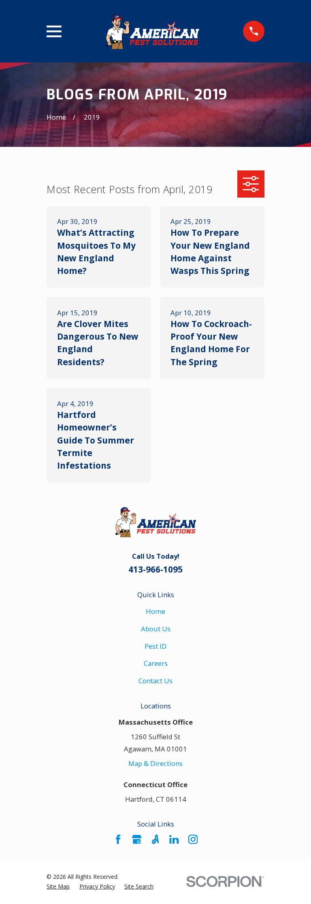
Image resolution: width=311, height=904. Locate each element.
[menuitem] (58, 886)
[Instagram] (193, 839)
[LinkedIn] (174, 839)
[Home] (152, 31)
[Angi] (155, 839)
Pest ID (155, 646)
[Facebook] (118, 839)
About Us (155, 628)
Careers (156, 663)
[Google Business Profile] (136, 839)
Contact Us (155, 680)
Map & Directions (155, 763)
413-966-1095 (155, 569)
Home (155, 611)
